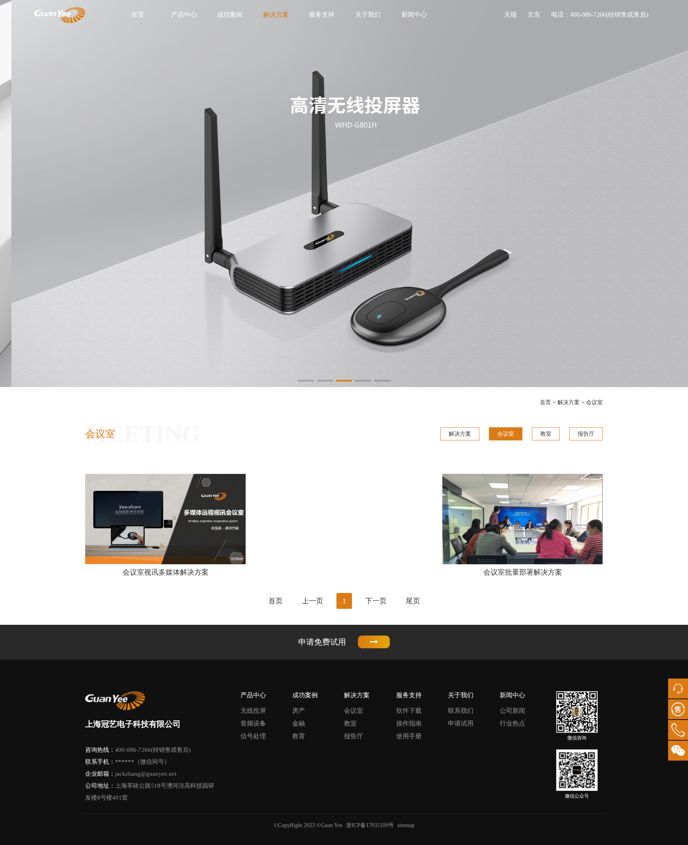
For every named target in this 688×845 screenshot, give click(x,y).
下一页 (376, 601)
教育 (298, 736)
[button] (306, 380)
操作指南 (409, 723)
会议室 (594, 402)
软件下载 (409, 710)
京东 (534, 14)
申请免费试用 (322, 642)
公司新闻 (512, 710)
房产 (298, 710)
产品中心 (184, 14)
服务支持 (321, 14)
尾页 (413, 601)
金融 (298, 723)
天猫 (510, 14)
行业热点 (512, 723)
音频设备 (253, 723)
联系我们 (460, 710)
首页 (137, 14)
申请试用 (460, 723)
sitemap (405, 825)
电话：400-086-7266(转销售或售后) (599, 14)
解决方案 (276, 14)
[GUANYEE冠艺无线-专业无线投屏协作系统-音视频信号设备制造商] (59, 15)
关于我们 (368, 14)
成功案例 (229, 14)
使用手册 (409, 736)
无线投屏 (253, 710)
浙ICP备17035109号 (370, 825)
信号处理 (253, 736)
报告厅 (586, 434)
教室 (545, 434)
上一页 (312, 601)
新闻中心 (414, 14)
